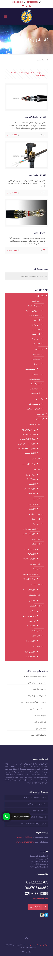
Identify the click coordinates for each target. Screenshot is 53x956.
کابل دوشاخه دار (30, 489)
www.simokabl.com (25, 837)
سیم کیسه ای (35, 384)
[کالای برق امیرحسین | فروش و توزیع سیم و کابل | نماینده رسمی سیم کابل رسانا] (26, 17)
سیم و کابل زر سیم (33, 310)
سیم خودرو (36, 374)
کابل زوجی (36, 539)
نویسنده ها (37, 72)
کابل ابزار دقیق (40, 233)
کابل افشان (36, 458)
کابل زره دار (35, 519)
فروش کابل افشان (29, 464)
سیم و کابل (40, 398)
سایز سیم (36, 354)
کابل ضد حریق (31, 641)
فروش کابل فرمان (29, 579)
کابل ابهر (37, 320)
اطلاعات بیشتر (12, 135)
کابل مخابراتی (35, 610)
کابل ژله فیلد (31, 625)
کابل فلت (32, 509)
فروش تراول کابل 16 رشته (36, 696)
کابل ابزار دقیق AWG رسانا (35, 117)
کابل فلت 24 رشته (39, 689)
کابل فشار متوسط (29, 590)
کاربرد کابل (36, 646)
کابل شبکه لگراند (29, 559)
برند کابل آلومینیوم (29, 429)
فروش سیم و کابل (33, 409)
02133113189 (17, 2)
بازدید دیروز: (43, 859)
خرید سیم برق (30, 369)
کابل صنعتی (40, 419)
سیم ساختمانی (35, 379)
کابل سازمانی (31, 656)
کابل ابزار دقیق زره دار (37, 175)
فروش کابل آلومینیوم (28, 439)
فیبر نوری (32, 621)
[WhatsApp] (30, 6)
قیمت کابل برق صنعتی (38, 709)
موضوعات (13, 72)
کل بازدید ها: (43, 864)
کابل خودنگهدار (34, 514)
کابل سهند (36, 334)
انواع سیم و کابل (40, 715)
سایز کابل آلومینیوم (29, 434)
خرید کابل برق (31, 475)
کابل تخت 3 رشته (40, 722)
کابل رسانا (40, 414)
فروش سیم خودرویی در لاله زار (35, 676)
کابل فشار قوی (34, 584)
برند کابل (40, 296)
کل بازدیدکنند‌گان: (41, 867)
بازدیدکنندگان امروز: (40, 856)
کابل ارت (32, 484)
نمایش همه (40, 75)
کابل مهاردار (35, 631)
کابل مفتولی (31, 493)
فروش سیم (36, 393)
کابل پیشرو (36, 324)
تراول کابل (32, 504)
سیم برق (36, 363)
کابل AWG (32, 554)
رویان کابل (36, 301)
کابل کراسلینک (30, 453)
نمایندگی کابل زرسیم (38, 735)
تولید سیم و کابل (34, 404)
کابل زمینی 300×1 (29, 534)
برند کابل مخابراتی (29, 616)
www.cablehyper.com (25, 842)
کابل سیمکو (36, 339)
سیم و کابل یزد (34, 315)
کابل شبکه (36, 544)
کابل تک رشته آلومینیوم (27, 444)
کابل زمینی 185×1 (29, 529)
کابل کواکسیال (34, 595)
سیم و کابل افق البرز (32, 306)
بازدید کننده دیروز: (41, 861)
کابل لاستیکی (35, 606)
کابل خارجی (36, 329)
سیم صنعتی (39, 349)
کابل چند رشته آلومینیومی (26, 448)
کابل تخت (36, 499)
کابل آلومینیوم (35, 424)
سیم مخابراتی (35, 388)
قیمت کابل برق (41, 728)
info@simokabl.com (40, 899)
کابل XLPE (31, 479)
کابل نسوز (36, 635)
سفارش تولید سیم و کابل (37, 683)
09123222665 (32, 2)
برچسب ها (25, 72)
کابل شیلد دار (35, 564)
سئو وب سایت (27, 945)
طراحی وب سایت (41, 945)
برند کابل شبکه (30, 549)
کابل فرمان (36, 569)
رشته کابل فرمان (29, 574)
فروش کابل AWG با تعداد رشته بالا (33, 702)
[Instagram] (26, 6)
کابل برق (37, 469)
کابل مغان (36, 343)
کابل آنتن (32, 600)
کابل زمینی (36, 524)
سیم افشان (36, 359)
